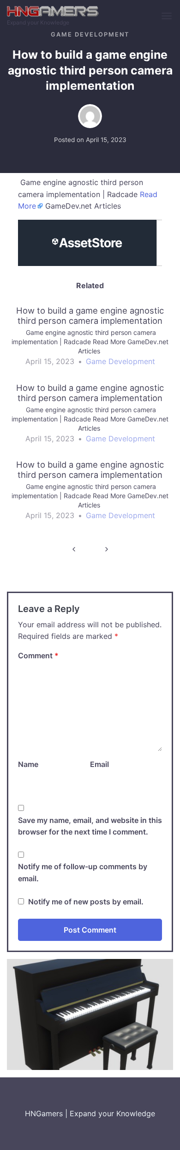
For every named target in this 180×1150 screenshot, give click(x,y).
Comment (38, 655)
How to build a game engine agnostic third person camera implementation (73, 549)
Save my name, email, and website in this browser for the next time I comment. (90, 826)
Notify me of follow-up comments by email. (82, 872)
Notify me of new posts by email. (86, 901)
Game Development (90, 34)
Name (28, 764)
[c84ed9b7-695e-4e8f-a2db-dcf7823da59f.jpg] (90, 1014)
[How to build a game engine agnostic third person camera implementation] (90, 340)
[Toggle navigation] (167, 16)
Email (99, 764)
